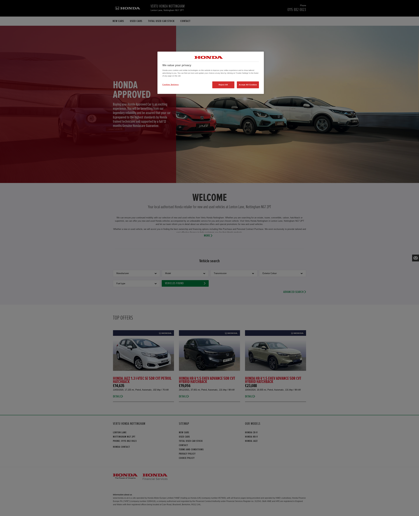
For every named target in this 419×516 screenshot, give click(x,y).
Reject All (223, 85)
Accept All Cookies (248, 85)
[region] (210, 73)
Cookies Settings (170, 85)
